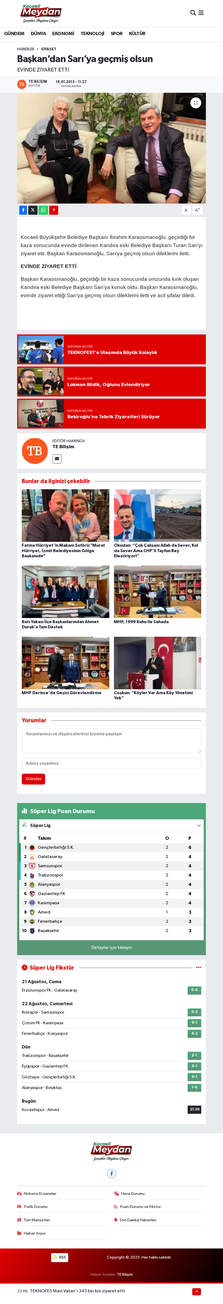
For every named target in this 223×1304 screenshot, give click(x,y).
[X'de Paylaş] (33, 210)
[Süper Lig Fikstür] (198, 967)
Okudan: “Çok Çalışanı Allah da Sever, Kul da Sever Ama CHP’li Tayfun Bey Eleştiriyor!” (156, 550)
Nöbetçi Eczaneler (40, 1194)
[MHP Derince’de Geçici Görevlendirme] (65, 662)
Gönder (34, 779)
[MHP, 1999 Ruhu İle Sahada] (158, 591)
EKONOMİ (63, 33)
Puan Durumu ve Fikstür (140, 1207)
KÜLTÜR (137, 33)
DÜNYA (38, 33)
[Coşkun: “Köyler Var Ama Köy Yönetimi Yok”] (158, 662)
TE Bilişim (63, 446)
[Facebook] (111, 1173)
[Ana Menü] (201, 13)
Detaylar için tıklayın (111, 947)
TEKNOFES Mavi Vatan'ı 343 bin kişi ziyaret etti (77, 1291)
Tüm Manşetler (36, 1220)
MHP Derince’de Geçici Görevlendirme (61, 693)
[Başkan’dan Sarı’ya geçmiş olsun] (111, 148)
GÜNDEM (14, 33)
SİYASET (48, 49)
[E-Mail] (56, 458)
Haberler (25, 49)
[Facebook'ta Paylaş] (23, 210)
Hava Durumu (133, 1194)
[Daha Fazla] (53, 210)
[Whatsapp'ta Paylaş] (43, 210)
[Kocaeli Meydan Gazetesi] (41, 13)
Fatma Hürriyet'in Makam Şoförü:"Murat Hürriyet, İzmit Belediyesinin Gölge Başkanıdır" (63, 550)
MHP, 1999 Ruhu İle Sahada (141, 622)
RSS (62, 1257)
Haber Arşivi (34, 1233)
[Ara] (193, 13)
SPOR (117, 33)
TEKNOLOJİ (92, 33)
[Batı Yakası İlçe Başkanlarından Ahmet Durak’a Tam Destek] (65, 591)
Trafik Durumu (35, 1207)
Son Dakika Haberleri (138, 1220)
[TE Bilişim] (35, 450)
